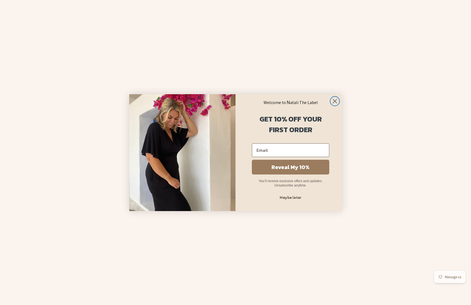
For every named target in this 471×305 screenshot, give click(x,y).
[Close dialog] (335, 101)
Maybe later (290, 197)
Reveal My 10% (290, 167)
